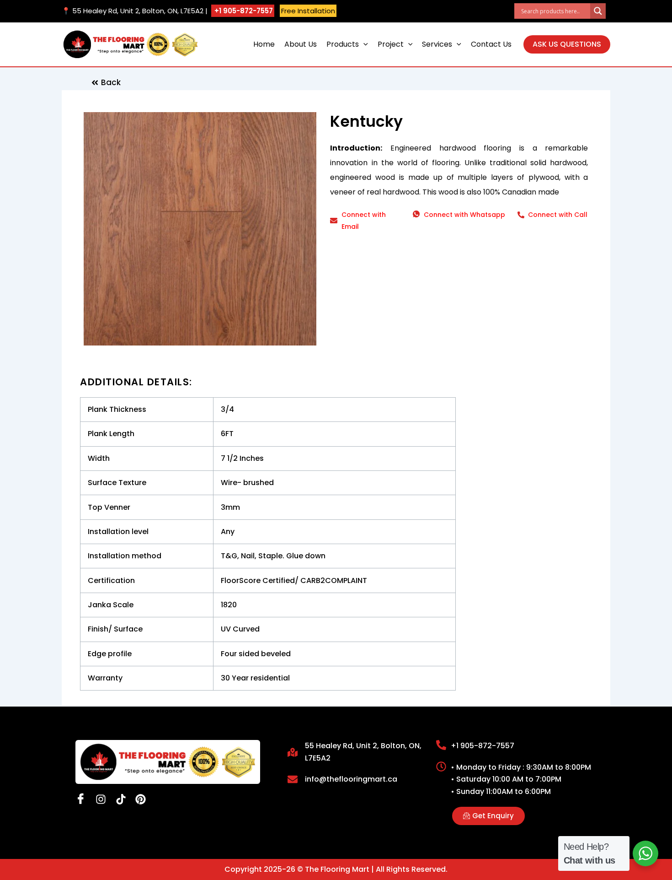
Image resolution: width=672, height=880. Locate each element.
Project (391, 44)
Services (437, 44)
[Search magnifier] (598, 11)
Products (342, 44)
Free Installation (308, 11)
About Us (300, 44)
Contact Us (491, 44)
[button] (363, 44)
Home (264, 44)
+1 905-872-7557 (243, 11)
